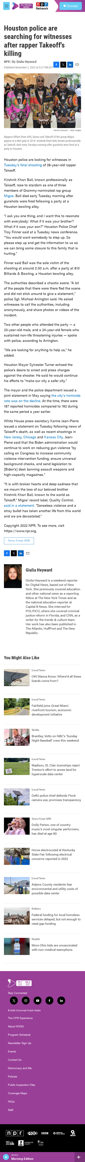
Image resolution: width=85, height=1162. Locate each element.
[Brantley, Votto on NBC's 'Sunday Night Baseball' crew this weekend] (17, 737)
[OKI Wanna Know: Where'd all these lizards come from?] (17, 677)
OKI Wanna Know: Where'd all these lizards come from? (56, 678)
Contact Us (15, 1059)
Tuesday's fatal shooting (23, 164)
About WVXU (16, 1026)
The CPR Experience (20, 1018)
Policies (12, 1076)
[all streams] (80, 1157)
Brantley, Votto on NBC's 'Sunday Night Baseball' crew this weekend (55, 738)
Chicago (29, 436)
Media (35, 730)
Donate (72, 6)
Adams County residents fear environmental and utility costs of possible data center (55, 888)
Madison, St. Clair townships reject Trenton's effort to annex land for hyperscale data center (56, 769)
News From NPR (19, 540)
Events (12, 1051)
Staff (10, 1109)
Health (36, 939)
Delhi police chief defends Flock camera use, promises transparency (56, 797)
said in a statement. (19, 505)
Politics (36, 908)
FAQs (11, 1101)
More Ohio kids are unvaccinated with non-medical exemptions (54, 947)
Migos (9, 195)
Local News (38, 670)
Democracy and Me (20, 1068)
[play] (6, 1157)
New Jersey (13, 436)
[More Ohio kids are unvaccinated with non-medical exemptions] (17, 946)
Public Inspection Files (21, 1084)
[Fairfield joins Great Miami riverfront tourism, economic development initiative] (17, 706)
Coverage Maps (17, 1093)
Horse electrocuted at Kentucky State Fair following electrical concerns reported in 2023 (53, 854)
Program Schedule (19, 1034)
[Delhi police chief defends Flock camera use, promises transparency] (17, 796)
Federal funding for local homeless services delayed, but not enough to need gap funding (56, 919)
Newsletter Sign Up (19, 1043)
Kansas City (53, 436)
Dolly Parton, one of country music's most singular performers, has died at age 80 (55, 829)
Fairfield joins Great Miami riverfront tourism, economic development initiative (51, 710)
